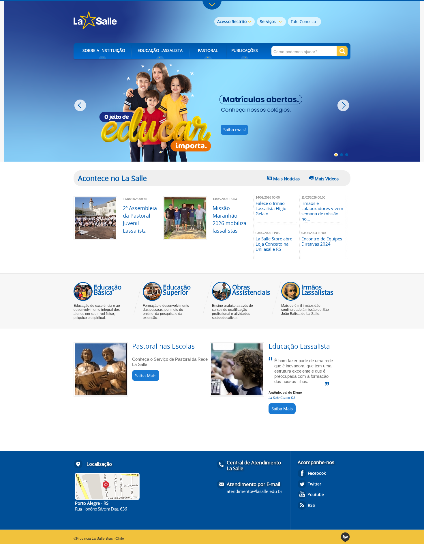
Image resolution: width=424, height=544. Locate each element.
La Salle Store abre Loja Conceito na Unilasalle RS (274, 244)
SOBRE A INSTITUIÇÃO (103, 50)
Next (343, 105)
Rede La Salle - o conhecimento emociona (119, 21)
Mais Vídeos (327, 178)
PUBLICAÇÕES (244, 50)
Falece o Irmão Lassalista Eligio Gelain (271, 208)
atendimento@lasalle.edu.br (254, 491)
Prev (80, 105)
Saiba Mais (145, 375)
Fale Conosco (303, 21)
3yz (345, 537)
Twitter (314, 484)
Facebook (317, 473)
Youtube (316, 494)
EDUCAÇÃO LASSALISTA (160, 50)
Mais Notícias (286, 178)
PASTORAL (208, 50)
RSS (311, 505)
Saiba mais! (234, 129)
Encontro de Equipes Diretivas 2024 (321, 241)
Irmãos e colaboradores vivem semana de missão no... (322, 211)
